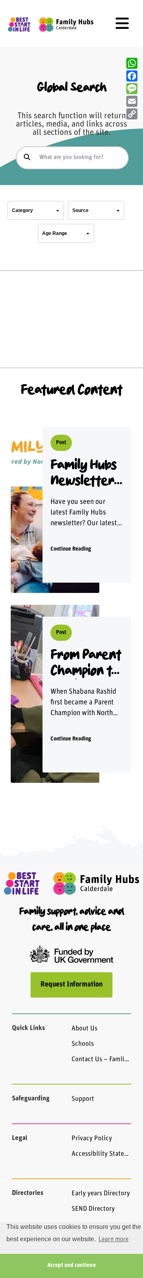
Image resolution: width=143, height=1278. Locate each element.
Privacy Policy (92, 1138)
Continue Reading (70, 549)
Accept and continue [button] (71, 1266)
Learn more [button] (114, 1239)
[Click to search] (27, 158)
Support (83, 1099)
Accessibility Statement (101, 1154)
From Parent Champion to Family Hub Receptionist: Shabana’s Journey (85, 663)
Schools (83, 1044)
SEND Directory (93, 1209)
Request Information (71, 984)
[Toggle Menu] (122, 23)
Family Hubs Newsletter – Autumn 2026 (83, 473)
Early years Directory (101, 1193)
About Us (84, 1028)
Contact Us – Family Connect (101, 1059)
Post (61, 443)
